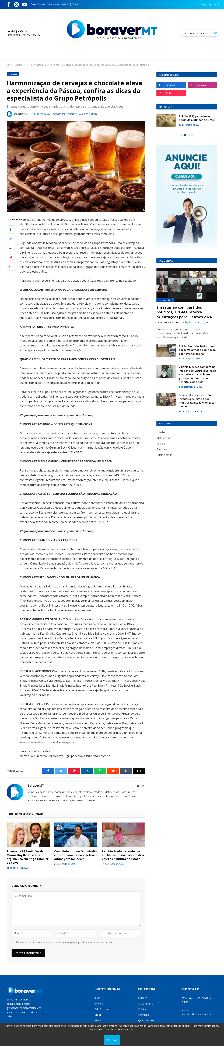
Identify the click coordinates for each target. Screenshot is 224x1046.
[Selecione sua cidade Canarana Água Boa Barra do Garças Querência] (199, 33)
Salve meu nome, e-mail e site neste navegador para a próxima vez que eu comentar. (64, 942)
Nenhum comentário (66, 113)
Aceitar (112, 1040)
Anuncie (98, 1003)
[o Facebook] (11, 229)
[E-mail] (11, 267)
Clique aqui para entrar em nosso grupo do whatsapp (57, 415)
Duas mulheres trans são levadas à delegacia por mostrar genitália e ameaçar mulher (197, 400)
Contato (76, 4)
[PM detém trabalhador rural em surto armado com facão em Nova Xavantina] (166, 350)
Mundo (98, 1020)
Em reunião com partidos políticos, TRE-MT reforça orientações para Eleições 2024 (183, 312)
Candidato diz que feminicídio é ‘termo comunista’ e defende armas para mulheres (75, 855)
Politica (160, 443)
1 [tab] (182, 135)
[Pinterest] (11, 257)
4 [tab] (192, 135)
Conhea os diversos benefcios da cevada (198, 118)
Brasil (97, 1014)
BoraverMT (23, 113)
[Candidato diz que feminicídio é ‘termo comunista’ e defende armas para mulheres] (75, 835)
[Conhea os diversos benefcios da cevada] (166, 120)
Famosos (161, 449)
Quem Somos (38, 4)
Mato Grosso (164, 438)
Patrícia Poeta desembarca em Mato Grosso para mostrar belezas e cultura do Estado (123, 855)
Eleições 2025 (165, 300)
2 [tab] (185, 135)
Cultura (13, 74)
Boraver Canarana (169, 322)
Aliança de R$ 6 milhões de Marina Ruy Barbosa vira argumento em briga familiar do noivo (27, 857)
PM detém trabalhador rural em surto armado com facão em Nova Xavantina (197, 349)
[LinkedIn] (11, 248)
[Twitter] (11, 239)
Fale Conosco (102, 1009)
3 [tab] (188, 135)
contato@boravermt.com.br (199, 1014)
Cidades (160, 432)
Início (97, 998)
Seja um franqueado (58, 4)
